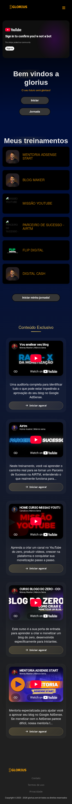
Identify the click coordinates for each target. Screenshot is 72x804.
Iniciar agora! (38, 405)
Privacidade (36, 791)
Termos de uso (36, 784)
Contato (36, 778)
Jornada (34, 111)
